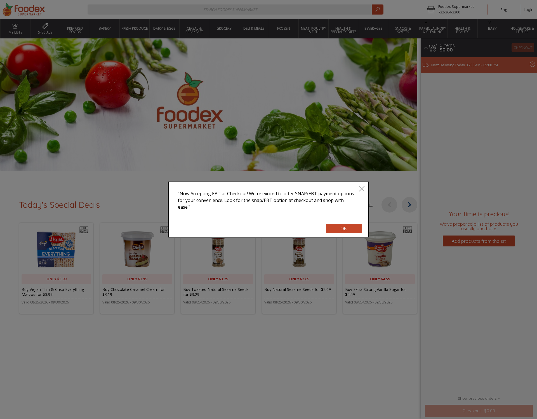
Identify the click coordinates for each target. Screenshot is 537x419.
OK (343, 228)
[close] (362, 189)
